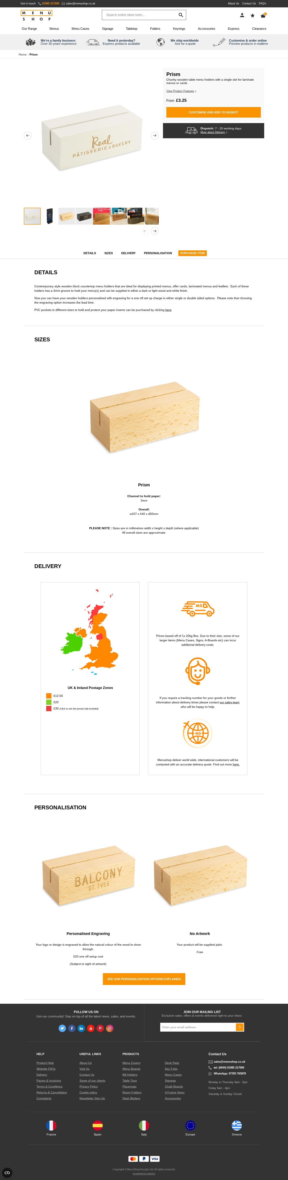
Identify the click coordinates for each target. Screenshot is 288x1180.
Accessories (206, 28)
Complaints (43, 1098)
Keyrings (179, 28)
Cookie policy (88, 1092)
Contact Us (249, 3)
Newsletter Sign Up (92, 1098)
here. (236, 764)
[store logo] (36, 15)
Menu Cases (80, 28)
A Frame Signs (174, 1092)
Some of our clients (92, 1080)
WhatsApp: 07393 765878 (230, 1073)
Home (23, 54)
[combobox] (144, 15)
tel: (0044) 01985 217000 (229, 1067)
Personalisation (158, 253)
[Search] (181, 15)
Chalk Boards (174, 1086)
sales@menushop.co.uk (80, 3)
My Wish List (252, 15)
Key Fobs (171, 1068)
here (168, 310)
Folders (155, 28)
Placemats (129, 1086)
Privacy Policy (88, 1086)
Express (234, 28)
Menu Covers (131, 1063)
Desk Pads (172, 1063)
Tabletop (131, 28)
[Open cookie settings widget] (7, 1173)
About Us (233, 3)
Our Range (29, 28)
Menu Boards (131, 1068)
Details (89, 253)
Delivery (128, 253)
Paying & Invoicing (48, 1080)
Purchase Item (192, 253)
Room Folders (131, 1092)
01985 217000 (50, 3)
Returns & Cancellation (51, 1092)
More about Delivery (213, 132)
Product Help (45, 1063)
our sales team (230, 702)
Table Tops (129, 1080)
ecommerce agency (144, 1173)
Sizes (108, 253)
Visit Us (84, 1068)
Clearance (259, 28)
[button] (28, 136)
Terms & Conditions (49, 1086)
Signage (107, 28)
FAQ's (262, 3)
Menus (54, 28)
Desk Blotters (131, 1098)
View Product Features (180, 91)
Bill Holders (129, 1074)
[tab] (90, 708)
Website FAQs (45, 1068)
